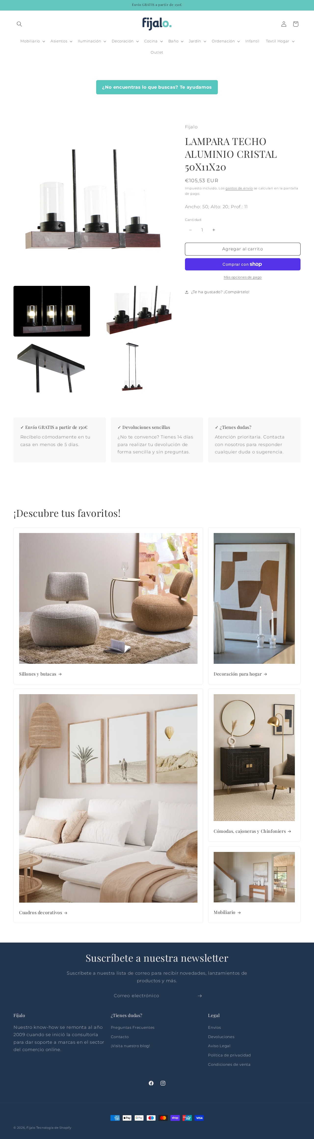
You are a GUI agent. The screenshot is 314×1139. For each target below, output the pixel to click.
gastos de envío (239, 188)
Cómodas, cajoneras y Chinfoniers (250, 831)
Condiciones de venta (229, 1064)
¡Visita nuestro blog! (130, 1046)
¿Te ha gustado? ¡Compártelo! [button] (220, 292)
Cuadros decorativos (40, 912)
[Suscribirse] (200, 996)
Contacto (120, 1036)
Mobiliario (225, 912)
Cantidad (193, 219)
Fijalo (30, 1127)
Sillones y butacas (37, 674)
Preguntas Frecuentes (133, 1027)
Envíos (214, 1027)
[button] (19, 24)
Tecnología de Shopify (53, 1127)
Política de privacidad (229, 1055)
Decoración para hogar (238, 674)
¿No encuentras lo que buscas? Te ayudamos (157, 87)
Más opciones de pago (243, 277)
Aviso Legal (219, 1046)
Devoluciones (221, 1036)
